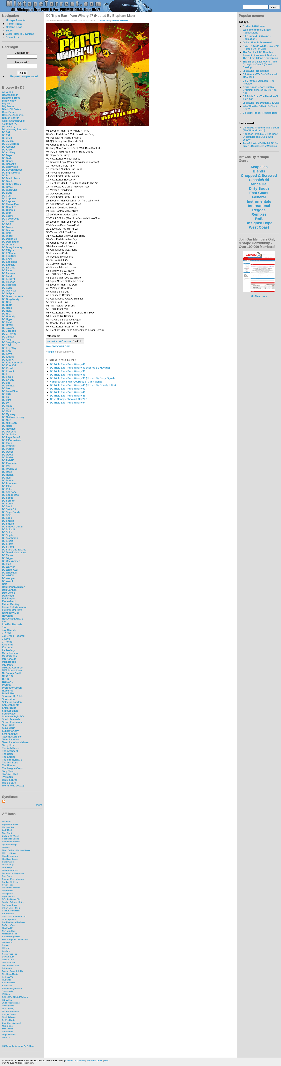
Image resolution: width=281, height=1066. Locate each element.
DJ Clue (6, 213)
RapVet (5, 945)
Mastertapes (9, 656)
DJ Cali (6, 195)
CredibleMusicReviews (13, 922)
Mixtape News (14, 27)
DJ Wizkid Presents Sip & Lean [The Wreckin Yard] (261, 129)
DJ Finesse (8, 282)
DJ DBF (6, 224)
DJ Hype (7, 319)
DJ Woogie (8, 578)
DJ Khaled (8, 356)
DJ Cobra (7, 215)
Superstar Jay (10, 731)
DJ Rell (6, 477)
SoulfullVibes (8, 983)
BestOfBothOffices (11, 911)
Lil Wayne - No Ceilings (256, 70)
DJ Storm (7, 543)
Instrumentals (259, 201)
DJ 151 (6, 135)
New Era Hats (9, 931)
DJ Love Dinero (11, 391)
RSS (100, 1060)
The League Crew (12, 768)
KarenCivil (7, 985)
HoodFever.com (10, 856)
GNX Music (7, 830)
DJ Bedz (7, 158)
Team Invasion (10, 739)
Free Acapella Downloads (15, 939)
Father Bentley (10, 604)
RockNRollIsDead (11, 842)
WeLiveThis (8, 959)
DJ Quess (8, 451)
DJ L (4, 374)
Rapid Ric (7, 690)
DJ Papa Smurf (11, 437)
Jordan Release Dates (13, 902)
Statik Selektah (11, 719)
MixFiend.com (259, 296)
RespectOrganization (12, 988)
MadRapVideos (9, 934)
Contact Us (12, 37)
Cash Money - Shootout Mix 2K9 (68, 399)
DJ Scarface (9, 492)
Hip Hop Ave (8, 827)
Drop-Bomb (7, 890)
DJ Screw (7, 503)
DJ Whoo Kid (9, 572)
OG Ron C (8, 682)
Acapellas (259, 167)
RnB (259, 219)
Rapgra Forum (9, 1014)
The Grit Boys (10, 762)
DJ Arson (7, 149)
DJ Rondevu (9, 483)
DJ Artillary (8, 152)
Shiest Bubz (9, 707)
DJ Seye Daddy (11, 512)
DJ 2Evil (7, 138)
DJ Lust (6, 400)
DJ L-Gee (7, 377)
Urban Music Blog (11, 908)
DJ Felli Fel (8, 279)
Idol (4, 621)
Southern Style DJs (13, 716)
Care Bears (9, 112)
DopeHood (7, 942)
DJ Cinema (8, 210)
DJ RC (6, 466)
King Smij (7, 644)
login (51, 351)
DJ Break (7, 187)
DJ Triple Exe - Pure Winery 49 (67, 364)
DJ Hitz (6, 313)
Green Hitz (7, 885)
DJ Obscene (9, 431)
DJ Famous (8, 273)
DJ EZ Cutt (8, 267)
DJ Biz (6, 175)
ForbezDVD (7, 977)
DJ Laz (6, 382)
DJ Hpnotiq (8, 316)
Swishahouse (10, 733)
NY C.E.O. (7, 676)
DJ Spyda (7, 535)
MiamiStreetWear (10, 1011)
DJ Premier (8, 446)
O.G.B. (5, 679)
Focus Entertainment (14, 607)
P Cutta (6, 684)
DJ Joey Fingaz (11, 342)
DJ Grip (6, 302)
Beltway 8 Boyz (11, 97)
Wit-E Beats (9, 782)
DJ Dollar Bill (9, 238)
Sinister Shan (10, 710)
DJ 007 (6, 132)
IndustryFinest (9, 919)
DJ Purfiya (8, 448)
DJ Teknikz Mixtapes (14, 552)
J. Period (7, 641)
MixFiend (6, 821)
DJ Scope (7, 497)
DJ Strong (8, 546)
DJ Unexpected (11, 561)
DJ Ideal (7, 322)
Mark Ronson (10, 653)
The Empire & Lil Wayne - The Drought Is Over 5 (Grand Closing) (260, 64)
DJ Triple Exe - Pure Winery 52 (67, 388)
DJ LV (5, 402)
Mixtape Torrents (16, 20)
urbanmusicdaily (10, 965)
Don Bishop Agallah (13, 587)
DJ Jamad (8, 336)
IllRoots (6, 847)
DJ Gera (7, 287)
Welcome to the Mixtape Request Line (257, 31)
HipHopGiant (8, 896)
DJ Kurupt (8, 371)
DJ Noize (7, 425)
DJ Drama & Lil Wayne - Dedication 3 (257, 37)
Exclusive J (9, 601)
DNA (5, 584)
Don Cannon (9, 589)
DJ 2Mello (8, 141)
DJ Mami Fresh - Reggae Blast (260, 112)
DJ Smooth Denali (12, 526)
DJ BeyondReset (12, 169)
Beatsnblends (10, 95)
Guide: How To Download (257, 42)
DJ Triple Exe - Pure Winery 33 (67, 374)
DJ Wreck (8, 581)
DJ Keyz (7, 354)
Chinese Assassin (12, 115)
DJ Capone (8, 201)
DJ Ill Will (7, 325)
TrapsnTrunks (9, 1034)
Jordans (6, 951)
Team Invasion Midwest (15, 742)
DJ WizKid (8, 575)
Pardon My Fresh (10, 882)
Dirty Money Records (14, 129)
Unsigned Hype (258, 223)
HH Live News (9, 853)
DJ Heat (7, 310)
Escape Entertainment (13, 879)
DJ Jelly (7, 339)
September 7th (10, 705)
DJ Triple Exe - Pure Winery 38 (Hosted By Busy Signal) (82, 378)
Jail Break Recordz (13, 636)
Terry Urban (9, 745)
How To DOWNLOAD (58, 346)
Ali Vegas (7, 92)
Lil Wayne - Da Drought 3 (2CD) (261, 102)
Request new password (24, 76)
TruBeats (6, 980)
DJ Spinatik (8, 529)
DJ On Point (9, 434)
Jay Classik (9, 630)
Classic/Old (259, 180)
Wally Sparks (9, 779)
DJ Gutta (7, 305)
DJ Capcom (9, 198)
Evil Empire (8, 598)
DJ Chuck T (9, 207)
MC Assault (9, 659)
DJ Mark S (8, 408)
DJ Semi (7, 506)
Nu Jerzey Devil (11, 673)
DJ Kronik (8, 368)
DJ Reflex (8, 474)
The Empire (8, 756)
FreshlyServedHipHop (13, 971)
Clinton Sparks (10, 118)
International (259, 206)
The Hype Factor (10, 859)
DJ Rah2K (8, 460)
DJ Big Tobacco (11, 172)
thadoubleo (7, 1029)
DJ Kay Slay (9, 348)
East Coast (258, 193)
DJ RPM (7, 486)
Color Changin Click (13, 120)
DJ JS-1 (6, 345)
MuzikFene (7, 1026)
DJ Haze (7, 307)
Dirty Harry (8, 126)
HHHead (6, 948)
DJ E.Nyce (8, 250)
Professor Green (12, 687)
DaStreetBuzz (8, 925)
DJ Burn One (9, 189)
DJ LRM (6, 394)
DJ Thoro (7, 555)
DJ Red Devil (9, 469)
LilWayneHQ (8, 1008)
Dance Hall (104, 20)
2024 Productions (11, 1003)
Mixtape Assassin (12, 667)
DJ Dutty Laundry (12, 247)
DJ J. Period (9, 333)
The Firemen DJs (12, 759)
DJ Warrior (8, 566)
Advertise (91, 1060)
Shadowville (8, 862)
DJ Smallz (8, 520)
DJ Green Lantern (12, 296)
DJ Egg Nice (9, 256)
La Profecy (8, 650)
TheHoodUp (8, 865)
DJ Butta (7, 192)
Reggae (259, 210)
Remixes (259, 214)
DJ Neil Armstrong (13, 417)
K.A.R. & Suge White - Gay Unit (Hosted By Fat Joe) (261, 47)
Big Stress (8, 106)
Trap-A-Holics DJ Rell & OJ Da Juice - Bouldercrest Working (260, 145)
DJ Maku (7, 405)
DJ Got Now (9, 290)
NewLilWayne (9, 1017)
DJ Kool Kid (9, 365)
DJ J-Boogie (9, 331)
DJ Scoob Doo (10, 495)
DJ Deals (7, 227)
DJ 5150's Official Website (15, 997)
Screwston (8, 699)
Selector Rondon (12, 702)
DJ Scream (8, 500)
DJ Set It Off (9, 509)
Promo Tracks (14, 23)
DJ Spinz (7, 532)
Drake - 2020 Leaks (254, 26)
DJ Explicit (8, 264)
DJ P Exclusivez (11, 440)
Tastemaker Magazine (13, 873)
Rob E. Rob (8, 693)
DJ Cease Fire (10, 204)
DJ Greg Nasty (10, 299)
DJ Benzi (7, 161)
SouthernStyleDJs (11, 936)
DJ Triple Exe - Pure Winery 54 (67, 402)
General (259, 197)
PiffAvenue (7, 1031)
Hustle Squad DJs (12, 618)
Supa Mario (8, 728)
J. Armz (6, 633)
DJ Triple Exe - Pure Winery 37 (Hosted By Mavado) (80, 367)
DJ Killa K (8, 359)
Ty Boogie (8, 777)
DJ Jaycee (8, 328)
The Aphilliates (10, 748)
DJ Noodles (9, 428)
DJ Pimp (7, 443)
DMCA (107, 1060)
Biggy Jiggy (9, 100)
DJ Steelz (7, 541)
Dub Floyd (8, 595)
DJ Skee (7, 518)
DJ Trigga (7, 558)
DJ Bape (7, 155)
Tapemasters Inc (12, 736)
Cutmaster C (9, 123)
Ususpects (7, 893)
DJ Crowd (8, 221)
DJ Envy (7, 259)
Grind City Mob (10, 613)
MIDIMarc (7, 664)
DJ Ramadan (9, 463)
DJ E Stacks (9, 253)
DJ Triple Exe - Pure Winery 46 (67, 392)
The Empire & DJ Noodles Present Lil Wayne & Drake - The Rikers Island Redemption (260, 55)
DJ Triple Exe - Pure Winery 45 (67, 395)
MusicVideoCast (10, 870)
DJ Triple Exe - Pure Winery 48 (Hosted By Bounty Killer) (83, 385)
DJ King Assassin (12, 362)
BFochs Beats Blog (11, 899)
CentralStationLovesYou (14, 916)
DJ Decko (8, 230)
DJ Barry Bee (10, 166)
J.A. (4, 627)
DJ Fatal (7, 276)
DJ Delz (6, 233)
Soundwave (9, 713)
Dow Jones (8, 592)
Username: (22, 52)
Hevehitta (7, 615)
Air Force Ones (9, 905)
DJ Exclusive (9, 261)
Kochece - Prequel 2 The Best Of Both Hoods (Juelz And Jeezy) (260, 137)
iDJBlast (6, 994)
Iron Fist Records (12, 624)
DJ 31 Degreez (10, 143)
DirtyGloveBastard (11, 1023)
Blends (259, 171)
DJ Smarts (8, 523)
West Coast (259, 227)
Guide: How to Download (20, 33)
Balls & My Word (10, 836)
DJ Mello (7, 411)
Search (10, 30)
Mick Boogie (9, 661)
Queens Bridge (9, 844)
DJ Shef (6, 515)
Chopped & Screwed (259, 175)
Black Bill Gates (11, 109)
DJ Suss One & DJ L (14, 549)
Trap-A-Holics (10, 774)
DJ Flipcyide (9, 284)
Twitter (81, 1060)
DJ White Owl (9, 569)
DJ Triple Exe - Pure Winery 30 (67, 371)
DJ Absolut (8, 146)
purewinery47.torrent (59, 341)
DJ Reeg (7, 472)
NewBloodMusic (10, 974)
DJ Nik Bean (9, 423)
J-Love (6, 638)
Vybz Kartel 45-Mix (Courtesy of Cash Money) (76, 381)
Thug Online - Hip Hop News (16, 850)
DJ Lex (6, 388)
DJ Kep (6, 351)
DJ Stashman (10, 538)
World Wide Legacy (13, 785)
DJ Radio (7, 457)
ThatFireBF (7, 928)
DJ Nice (6, 420)
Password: (22, 62)
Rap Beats (7, 876)
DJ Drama (8, 244)
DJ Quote (7, 454)
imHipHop (7, 867)
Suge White (8, 725)
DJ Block (7, 181)
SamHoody (7, 991)
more (39, 805)
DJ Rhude (8, 480)
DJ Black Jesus (11, 178)
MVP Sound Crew (12, 670)
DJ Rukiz (7, 489)
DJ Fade (7, 270)
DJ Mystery (9, 414)
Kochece (7, 647)
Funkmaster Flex (12, 610)
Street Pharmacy (12, 722)
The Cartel (8, 754)
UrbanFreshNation (11, 888)
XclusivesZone (9, 954)
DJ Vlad (6, 564)
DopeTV (6, 1037)
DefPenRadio (8, 1020)
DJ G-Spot (8, 293)
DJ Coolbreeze (10, 218)
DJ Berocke (9, 164)
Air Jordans (8, 913)
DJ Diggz (7, 236)
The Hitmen (8, 765)
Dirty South (259, 188)
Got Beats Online (10, 839)
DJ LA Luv (8, 379)
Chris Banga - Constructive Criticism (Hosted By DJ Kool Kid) (260, 90)
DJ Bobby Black (11, 184)
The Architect (10, 751)
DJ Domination (10, 241)
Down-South (8, 957)
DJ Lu (5, 397)
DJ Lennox (8, 385)
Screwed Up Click (12, 696)
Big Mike (7, 103)
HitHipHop (7, 1000)
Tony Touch (8, 771)
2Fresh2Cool (8, 962)
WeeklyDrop (8, 1006)
